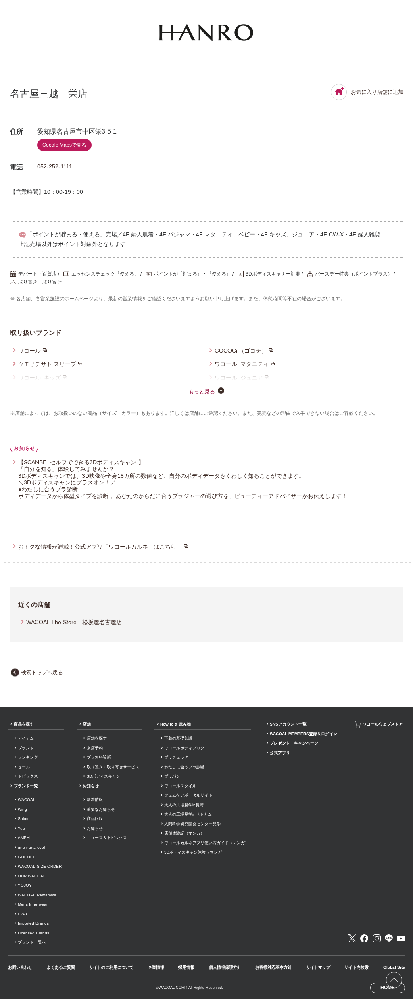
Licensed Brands (33, 933)
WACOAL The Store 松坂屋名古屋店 (74, 622)
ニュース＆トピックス (107, 837)
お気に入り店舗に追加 (377, 92)
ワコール (29, 350)
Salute (24, 818)
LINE (389, 938)
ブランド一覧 (26, 786)
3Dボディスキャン (103, 776)
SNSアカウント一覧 (288, 724)
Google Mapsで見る (64, 145)
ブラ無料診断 (99, 757)
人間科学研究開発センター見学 (192, 824)
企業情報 (156, 967)
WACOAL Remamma (37, 895)
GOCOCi (26, 857)
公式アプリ (280, 753)
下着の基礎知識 (178, 738)
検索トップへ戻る (42, 672)
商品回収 (95, 818)
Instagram (377, 938)
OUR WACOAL (32, 876)
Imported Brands (33, 923)
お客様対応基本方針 (273, 967)
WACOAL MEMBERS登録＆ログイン (303, 734)
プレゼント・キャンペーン (294, 743)
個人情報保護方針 (225, 967)
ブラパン (172, 776)
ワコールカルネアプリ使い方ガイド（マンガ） (206, 843)
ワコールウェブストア (383, 724)
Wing (22, 809)
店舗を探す (97, 738)
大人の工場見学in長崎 (184, 805)
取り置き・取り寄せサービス (113, 767)
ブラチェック (176, 757)
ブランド (26, 748)
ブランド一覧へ (32, 942)
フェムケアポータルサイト (188, 795)
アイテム (26, 738)
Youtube (401, 938)
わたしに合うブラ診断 (184, 767)
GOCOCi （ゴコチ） (241, 350)
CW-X (23, 914)
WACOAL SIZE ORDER (40, 866)
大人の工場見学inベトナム (188, 814)
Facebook (364, 938)
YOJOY (25, 885)
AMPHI (24, 837)
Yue (21, 828)
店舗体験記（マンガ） (184, 833)
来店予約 (95, 748)
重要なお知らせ (101, 809)
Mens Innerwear (33, 904)
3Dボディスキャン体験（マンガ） (195, 852)
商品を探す (24, 724)
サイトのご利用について (111, 967)
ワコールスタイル (180, 786)
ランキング (28, 757)
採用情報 (186, 967)
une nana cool (31, 847)
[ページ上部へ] (394, 980)
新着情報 (95, 799)
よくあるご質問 (61, 967)
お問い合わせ (20, 967)
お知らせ (91, 786)
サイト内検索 (356, 967)
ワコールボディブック (184, 748)
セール (24, 767)
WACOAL (26, 799)
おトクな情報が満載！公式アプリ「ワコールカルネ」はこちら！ (100, 546)
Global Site (394, 967)
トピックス (28, 776)
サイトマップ (318, 967)
